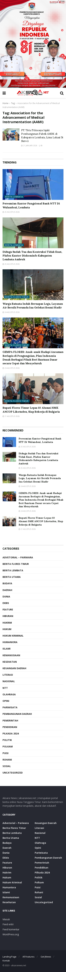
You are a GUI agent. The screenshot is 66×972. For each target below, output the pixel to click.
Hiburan (8, 616)
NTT (5, 688)
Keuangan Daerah (14, 668)
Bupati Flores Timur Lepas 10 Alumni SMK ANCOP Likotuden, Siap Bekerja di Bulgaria (41, 521)
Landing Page (9, 956)
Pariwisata (10, 707)
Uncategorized (13, 772)
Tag (13, 103)
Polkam (8, 746)
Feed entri (8, 924)
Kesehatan (10, 661)
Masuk (6, 919)
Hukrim (7, 622)
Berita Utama (12, 576)
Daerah (7, 590)
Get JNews (46, 956)
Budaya (7, 583)
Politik (7, 740)
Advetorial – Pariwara (18, 557)
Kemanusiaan (11, 655)
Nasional (9, 681)
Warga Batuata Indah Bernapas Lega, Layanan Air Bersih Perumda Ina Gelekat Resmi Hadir (40, 478)
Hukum (7, 629)
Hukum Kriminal (13, 635)
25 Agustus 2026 (12, 212)
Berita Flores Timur (16, 297)
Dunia (6, 596)
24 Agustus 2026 (12, 312)
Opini (6, 700)
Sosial (7, 766)
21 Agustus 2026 (12, 416)
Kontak (6, 960)
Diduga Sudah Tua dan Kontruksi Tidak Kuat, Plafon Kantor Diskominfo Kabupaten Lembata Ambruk (32, 255)
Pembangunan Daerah (17, 713)
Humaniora (10, 642)
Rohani (7, 759)
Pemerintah (10, 720)
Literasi (8, 674)
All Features (29, 956)
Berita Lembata (14, 196)
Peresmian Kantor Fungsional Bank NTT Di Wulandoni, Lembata (40, 440)
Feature (8, 609)
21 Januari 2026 (30, 145)
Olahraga (9, 694)
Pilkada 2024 (11, 733)
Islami (6, 648)
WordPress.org (11, 934)
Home (5, 103)
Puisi (5, 753)
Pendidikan (10, 727)
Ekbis (6, 603)
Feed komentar (11, 929)
